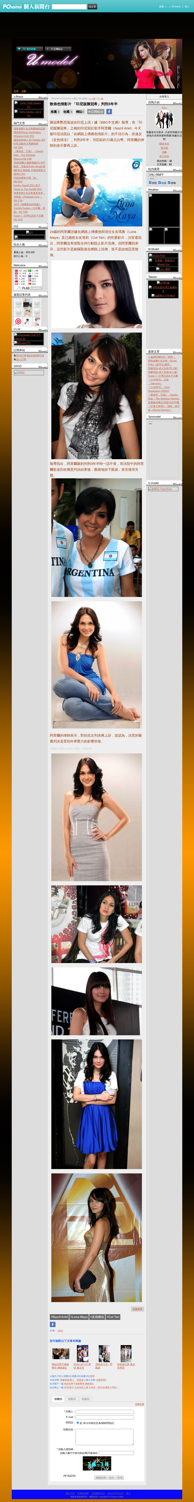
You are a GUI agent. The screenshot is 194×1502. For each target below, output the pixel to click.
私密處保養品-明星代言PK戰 (163, 402)
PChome (176, 6)
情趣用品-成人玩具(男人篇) (163, 368)
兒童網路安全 (98, 1493)
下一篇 (100, 98)
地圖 (164, 152)
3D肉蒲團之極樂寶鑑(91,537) (29, 162)
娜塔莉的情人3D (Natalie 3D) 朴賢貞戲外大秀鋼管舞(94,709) (29, 144)
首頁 (16, 91)
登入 (187, 6)
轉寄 (92, 1376)
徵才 (128, 1493)
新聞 (161, 6)
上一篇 (92, 98)
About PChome (115, 1493)
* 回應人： (70, 1411)
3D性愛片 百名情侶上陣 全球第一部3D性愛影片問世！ (91, 1387)
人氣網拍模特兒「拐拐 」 (162, 357)
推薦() (72, 1398)
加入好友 (164, 156)
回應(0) (58, 1399)
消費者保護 (83, 1493)
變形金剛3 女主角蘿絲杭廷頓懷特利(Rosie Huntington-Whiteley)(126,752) (29, 132)
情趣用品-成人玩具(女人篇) (163, 372)
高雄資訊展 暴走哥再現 (126, 1366)
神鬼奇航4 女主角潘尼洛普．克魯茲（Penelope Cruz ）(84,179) (29, 197)
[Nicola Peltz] (157, 255)
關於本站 (164, 143)
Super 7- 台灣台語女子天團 (163, 375)
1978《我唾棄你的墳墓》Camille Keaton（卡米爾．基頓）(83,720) (29, 208)
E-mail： (71, 1417)
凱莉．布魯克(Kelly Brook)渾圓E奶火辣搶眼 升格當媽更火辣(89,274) (30, 170)
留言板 (164, 147)
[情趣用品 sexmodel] (164, 476)
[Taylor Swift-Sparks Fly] (29, 106)
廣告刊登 (70, 1493)
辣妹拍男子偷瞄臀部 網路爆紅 (60, 1366)
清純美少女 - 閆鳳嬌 (103, 1366)
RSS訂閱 (21, 355)
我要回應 (139, 1404)
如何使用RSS (35, 355)
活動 (23, 91)
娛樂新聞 (100, 1380)
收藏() (85, 1398)
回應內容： (69, 1429)
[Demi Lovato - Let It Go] (29, 115)
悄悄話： (71, 1422)
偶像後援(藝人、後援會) (72, 1380)
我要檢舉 (137, 1309)
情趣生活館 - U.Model (33, 43)
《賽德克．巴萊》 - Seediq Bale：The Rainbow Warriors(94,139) (28, 155)
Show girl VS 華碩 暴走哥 (82, 1366)
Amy (60, 1330)
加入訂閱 (21, 359)
